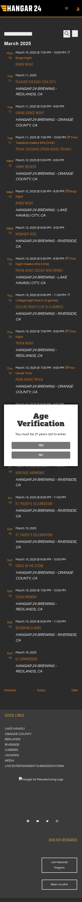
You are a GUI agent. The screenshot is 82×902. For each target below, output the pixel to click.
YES (41, 445)
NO (41, 455)
